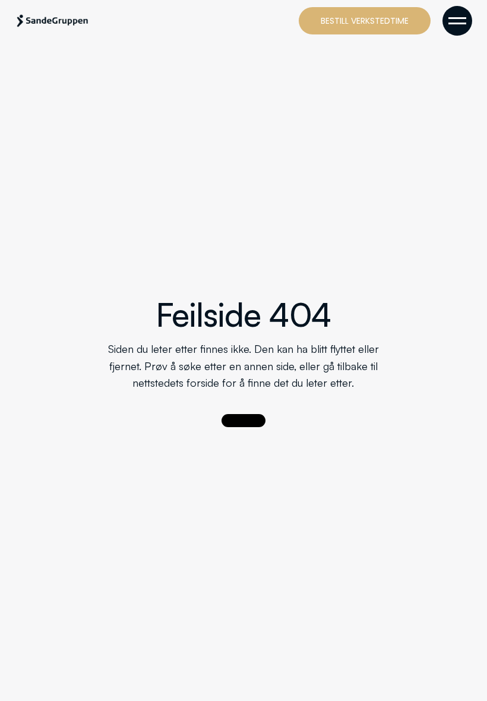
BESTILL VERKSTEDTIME (365, 21)
